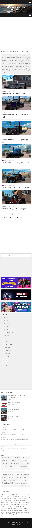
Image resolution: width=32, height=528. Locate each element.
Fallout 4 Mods (25, 508)
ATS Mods (15, 510)
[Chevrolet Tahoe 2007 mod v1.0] (4, 411)
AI (2, 457)
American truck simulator (13, 457)
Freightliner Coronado (17, 469)
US (7, 486)
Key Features (5, 477)
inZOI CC (5, 497)
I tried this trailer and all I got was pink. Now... (13, 444)
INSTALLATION (14, 472)
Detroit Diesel (26, 463)
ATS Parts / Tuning (7, 332)
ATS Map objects (7, 344)
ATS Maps (5, 320)
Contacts (19, 524)
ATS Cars (4, 341)
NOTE (14, 480)
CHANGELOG (15, 460)
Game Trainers (23, 510)
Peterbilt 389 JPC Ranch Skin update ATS (16, 188)
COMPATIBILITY (7, 463)
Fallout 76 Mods (16, 498)
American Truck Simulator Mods (17, 522)
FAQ (10, 466)
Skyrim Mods (4, 512)
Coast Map (24, 460)
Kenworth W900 (24, 474)
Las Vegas (11, 477)
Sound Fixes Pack (7, 483)
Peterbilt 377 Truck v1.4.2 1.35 (16, 416)
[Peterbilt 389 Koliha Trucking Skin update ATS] (16, 128)
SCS (25, 480)
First (3, 217)
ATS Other (5, 366)
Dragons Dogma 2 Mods (18, 514)
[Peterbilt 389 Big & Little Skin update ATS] (16, 197)
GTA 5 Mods (15, 506)
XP (29, 486)
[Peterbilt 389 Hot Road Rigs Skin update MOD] (16, 151)
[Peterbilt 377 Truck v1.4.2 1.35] (4, 418)
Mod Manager (5, 480)
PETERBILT (20, 480)
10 (21, 217)
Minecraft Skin (9, 504)
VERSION (11, 486)
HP (2, 472)
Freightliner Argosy (24, 466)
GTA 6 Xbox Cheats (17, 495)
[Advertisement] (16, 34)
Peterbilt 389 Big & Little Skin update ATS (16, 209)
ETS (6, 466)
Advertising (13, 524)
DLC (3, 466)
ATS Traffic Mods (7, 351)
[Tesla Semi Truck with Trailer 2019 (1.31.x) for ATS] (4, 398)
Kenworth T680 (6, 474)
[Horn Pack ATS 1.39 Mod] (4, 404)
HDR (28, 469)
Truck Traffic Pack (23, 483)
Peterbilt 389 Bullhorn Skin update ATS (15, 94)
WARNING (16, 486)
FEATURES (16, 466)
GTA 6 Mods (24, 504)
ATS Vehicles (6, 354)
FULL (24, 469)
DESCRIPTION (18, 463)
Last (29, 217)
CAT (7, 460)
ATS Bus (4, 338)
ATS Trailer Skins (7, 329)
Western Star (23, 486)
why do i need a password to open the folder (13, 434)
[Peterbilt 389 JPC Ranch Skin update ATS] (16, 176)
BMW (3, 460)
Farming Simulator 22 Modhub (16, 497)
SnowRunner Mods (6, 506)
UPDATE (3, 486)
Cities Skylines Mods (6, 510)
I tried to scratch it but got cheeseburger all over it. (14, 429)
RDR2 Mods (17, 504)
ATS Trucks (5, 317)
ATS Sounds (5, 357)
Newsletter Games (6, 502)
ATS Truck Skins (6, 323)
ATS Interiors (6, 335)
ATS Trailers (5, 326)
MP (10, 480)
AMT (23, 457)
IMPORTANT (7, 472)
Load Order (17, 477)
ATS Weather (6, 347)
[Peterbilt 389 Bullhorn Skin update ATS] (16, 82)
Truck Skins (5, 91)
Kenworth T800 (15, 474)
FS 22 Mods (15, 502)
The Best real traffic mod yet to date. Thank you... (14, 439)
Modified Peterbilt (24, 477)
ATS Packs (5, 363)
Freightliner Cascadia (7, 469)
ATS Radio (5, 360)
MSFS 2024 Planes (6, 495)
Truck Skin (16, 483)
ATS (27, 457)
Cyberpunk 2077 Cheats (14, 508)
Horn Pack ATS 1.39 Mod (14, 402)
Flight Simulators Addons (18, 500)
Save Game (22, 502)
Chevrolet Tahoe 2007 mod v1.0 (17, 409)
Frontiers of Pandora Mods (16, 512)
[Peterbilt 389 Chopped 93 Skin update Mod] (16, 103)
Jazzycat (21, 472)
